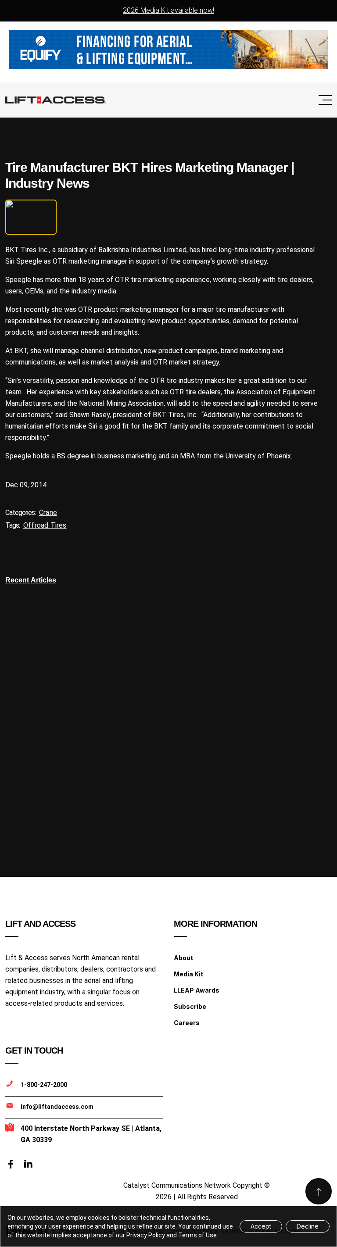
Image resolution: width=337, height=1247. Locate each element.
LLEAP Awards (196, 990)
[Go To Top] (318, 1191)
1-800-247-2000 (44, 1084)
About (183, 957)
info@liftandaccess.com (57, 1106)
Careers (187, 1022)
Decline (308, 1226)
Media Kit (188, 974)
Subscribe (190, 1006)
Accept (261, 1226)
